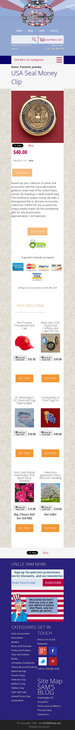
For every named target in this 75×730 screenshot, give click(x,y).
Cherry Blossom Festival (24, 667)
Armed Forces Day (21, 696)
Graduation (17, 700)
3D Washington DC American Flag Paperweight (24, 400)
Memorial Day (18, 671)
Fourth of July (18, 675)
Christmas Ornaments (23, 662)
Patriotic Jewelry (30, 67)
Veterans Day (18, 679)
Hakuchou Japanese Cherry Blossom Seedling (50, 475)
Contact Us (43, 714)
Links (42, 30)
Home (19, 30)
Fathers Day (17, 687)
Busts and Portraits (21, 646)
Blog (30, 30)
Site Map (50, 681)
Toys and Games (20, 654)
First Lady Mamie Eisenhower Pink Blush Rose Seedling (24, 476)
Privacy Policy (45, 710)
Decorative (17, 637)
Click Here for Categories (29, 60)
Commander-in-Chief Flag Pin (50, 399)
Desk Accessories (20, 633)
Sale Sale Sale (19, 692)
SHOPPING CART (53, 39)
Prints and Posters (21, 650)
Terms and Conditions (49, 706)
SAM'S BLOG (46, 689)
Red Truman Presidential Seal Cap (24, 325)
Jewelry (15, 641)
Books (14, 658)
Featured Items (30, 305)
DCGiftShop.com (52, 723)
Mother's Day (18, 683)
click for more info (20, 359)
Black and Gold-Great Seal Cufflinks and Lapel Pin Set (50, 327)
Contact (54, 30)
